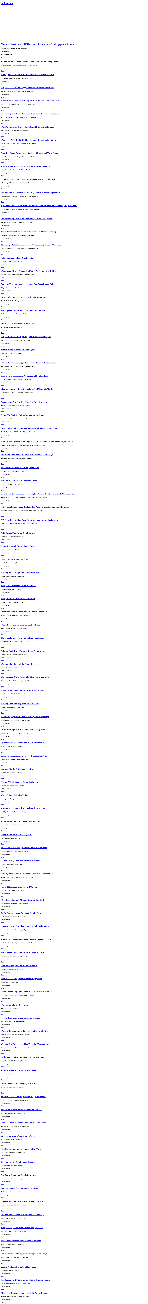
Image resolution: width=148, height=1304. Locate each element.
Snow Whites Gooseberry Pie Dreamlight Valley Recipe (25, 376)
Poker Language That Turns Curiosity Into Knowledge (25, 716)
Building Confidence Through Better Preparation (22, 651)
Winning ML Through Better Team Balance (20, 572)
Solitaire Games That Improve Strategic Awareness (23, 1096)
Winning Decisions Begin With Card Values (20, 703)
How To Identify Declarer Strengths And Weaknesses (24, 297)
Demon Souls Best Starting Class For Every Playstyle (24, 402)
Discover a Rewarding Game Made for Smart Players (24, 1293)
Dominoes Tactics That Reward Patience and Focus (23, 1123)
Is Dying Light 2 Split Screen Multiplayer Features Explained (28, 179)
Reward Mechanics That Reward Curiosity (19, 887)
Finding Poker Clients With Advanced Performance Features (27, 74)
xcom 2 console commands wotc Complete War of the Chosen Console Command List (38, 494)
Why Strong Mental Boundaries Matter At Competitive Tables (28, 271)
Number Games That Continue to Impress (19, 1188)
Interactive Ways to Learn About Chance (19, 965)
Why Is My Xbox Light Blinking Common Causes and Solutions (28, 140)
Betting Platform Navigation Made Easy (18, 1267)
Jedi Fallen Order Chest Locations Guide (19, 481)
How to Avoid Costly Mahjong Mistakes (18, 1083)
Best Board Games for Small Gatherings (18, 1175)
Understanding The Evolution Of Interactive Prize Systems (27, 219)
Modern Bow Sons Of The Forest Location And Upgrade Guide (37, 44)
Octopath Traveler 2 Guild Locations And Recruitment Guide (28, 284)
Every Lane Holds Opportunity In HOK (18, 585)
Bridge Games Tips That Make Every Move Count (23, 1057)
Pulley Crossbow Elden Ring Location (17, 258)
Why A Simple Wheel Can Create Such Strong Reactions (25, 166)
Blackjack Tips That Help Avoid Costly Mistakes (22, 1227)
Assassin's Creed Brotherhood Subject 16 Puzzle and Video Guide (29, 153)
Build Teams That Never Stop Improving (18, 533)
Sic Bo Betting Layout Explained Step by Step (21, 913)
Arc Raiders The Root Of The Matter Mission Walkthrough (27, 454)
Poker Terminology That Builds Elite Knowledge (22, 690)
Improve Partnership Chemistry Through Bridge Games (25, 926)
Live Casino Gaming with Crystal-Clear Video (21, 1149)
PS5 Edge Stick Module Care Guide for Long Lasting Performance (30, 520)
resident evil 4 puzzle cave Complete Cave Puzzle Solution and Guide (31, 101)
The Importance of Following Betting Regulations (22, 638)
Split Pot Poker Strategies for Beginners (18, 1070)
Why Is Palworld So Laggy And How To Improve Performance (28, 363)
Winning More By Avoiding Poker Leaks (18, 664)
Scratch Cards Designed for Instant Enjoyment (21, 978)
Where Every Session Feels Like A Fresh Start (21, 625)
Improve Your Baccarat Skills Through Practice (22, 1201)
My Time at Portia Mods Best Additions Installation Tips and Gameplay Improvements (39, 205)
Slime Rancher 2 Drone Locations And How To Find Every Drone (29, 61)
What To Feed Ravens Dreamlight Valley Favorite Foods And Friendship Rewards (37, 441)
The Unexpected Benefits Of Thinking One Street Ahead (25, 677)
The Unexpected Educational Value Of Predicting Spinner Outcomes (31, 245)
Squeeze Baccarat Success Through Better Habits (22, 743)
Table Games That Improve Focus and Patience (21, 1110)
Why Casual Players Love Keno (15, 1005)
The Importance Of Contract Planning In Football (23, 310)
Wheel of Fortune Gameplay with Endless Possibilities (24, 1031)
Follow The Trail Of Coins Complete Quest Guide (22, 415)
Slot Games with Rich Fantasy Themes (18, 1162)
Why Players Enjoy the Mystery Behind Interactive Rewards (27, 127)
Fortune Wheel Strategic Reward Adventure (20, 782)
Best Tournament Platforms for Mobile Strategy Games (25, 1280)
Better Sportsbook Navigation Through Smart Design (24, 1254)
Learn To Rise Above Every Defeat (16, 559)
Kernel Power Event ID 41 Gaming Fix (18, 350)
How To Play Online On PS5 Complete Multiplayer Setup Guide (29, 428)
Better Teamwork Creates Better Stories (18, 546)
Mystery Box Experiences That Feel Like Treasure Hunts (26, 1044)
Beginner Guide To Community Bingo (17, 769)
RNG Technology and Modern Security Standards (22, 900)
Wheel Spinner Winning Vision (14, 795)
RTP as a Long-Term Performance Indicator (20, 861)
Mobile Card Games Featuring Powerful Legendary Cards (26, 939)
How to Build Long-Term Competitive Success (21, 1018)
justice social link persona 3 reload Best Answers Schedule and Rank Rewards (35, 507)
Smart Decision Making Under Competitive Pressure (24, 847)
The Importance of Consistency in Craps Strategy (22, 952)
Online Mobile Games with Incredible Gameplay (22, 1214)
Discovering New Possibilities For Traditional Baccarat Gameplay (30, 114)
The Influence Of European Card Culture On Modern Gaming (28, 232)
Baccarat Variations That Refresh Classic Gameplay (24, 612)
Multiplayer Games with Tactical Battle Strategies (23, 808)
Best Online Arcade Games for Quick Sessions (21, 1241)
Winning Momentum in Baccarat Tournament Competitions (27, 874)
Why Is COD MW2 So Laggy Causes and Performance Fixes (27, 88)
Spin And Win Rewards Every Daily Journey (20, 821)
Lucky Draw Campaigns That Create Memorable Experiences (28, 992)
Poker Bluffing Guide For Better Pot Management (23, 730)
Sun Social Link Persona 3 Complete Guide (20, 467)
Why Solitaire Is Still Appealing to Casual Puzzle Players (26, 336)
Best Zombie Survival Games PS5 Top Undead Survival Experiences (31, 192)
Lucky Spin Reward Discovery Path (16, 834)
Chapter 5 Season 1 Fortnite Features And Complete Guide (27, 389)
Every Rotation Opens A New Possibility (18, 598)
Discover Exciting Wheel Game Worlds (18, 1136)
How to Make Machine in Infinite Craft (18, 323)
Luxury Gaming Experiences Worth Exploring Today (24, 756)
